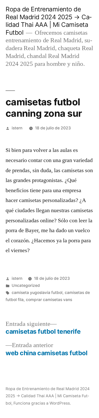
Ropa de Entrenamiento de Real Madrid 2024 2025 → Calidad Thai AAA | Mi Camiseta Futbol (49, 20)
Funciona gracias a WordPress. (42, 403)
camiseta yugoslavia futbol (37, 292)
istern (17, 128)
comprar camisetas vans (49, 299)
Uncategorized (26, 285)
